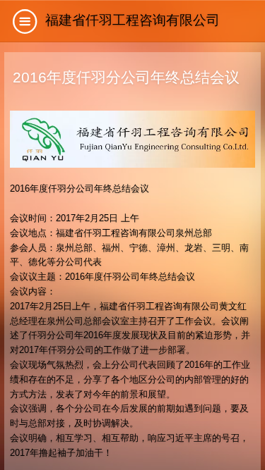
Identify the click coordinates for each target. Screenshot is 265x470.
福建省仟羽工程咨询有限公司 (132, 20)
